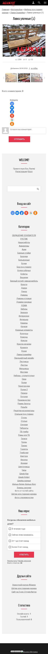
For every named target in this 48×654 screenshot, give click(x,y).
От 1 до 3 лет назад (20, 541)
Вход (30, 171)
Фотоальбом (16, 9)
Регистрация (21, 171)
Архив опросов (24, 561)
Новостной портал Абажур (24, 585)
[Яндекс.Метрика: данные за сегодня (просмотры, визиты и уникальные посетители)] (29, 651)
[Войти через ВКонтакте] (12, 108)
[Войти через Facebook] (12, 112)
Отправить (19, 139)
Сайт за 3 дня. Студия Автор (24, 592)
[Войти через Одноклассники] (12, 124)
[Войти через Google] (12, 120)
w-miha (34, 68)
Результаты (12, 561)
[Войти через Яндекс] (12, 116)
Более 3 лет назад (20, 547)
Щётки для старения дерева (24, 588)
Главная (5, 9)
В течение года (18, 529)
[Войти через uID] (12, 104)
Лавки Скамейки (17, 13)
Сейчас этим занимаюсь (22, 535)
